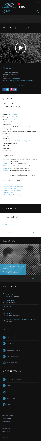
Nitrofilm (10, 405)
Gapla (9, 392)
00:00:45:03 (6, 170)
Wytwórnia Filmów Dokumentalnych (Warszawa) (22, 141)
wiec (7, 80)
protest (18, 80)
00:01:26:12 (6, 173)
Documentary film (6, 19)
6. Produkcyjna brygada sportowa (11, 190)
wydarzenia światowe (27, 80)
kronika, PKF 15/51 (18, 19)
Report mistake (23, 86)
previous (8, 232)
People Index (6, 428)
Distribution (6, 421)
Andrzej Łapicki (10, 119)
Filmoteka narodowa (14, 379)
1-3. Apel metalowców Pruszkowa (11, 184)
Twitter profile (12, 363)
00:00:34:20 (6, 168)
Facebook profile (12, 337)
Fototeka (10, 385)
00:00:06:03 (6, 163)
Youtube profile (12, 356)
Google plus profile (13, 350)
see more (32, 278)
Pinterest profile (12, 344)
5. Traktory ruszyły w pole (9, 188)
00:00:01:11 (6, 159)
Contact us (5, 424)
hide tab (4, 200)
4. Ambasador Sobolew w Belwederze (12, 186)
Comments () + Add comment (10, 86)
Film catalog (6, 431)
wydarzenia (16, 78)
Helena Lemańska (14, 114)
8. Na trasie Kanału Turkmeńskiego (11, 195)
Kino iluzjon (11, 398)
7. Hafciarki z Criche (7, 192)
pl (37, 2)
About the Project (7, 415)
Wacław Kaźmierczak (12, 122)
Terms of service (7, 418)
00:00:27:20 (6, 166)
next (34, 232)
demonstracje (12, 80)
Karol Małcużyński (13, 117)
